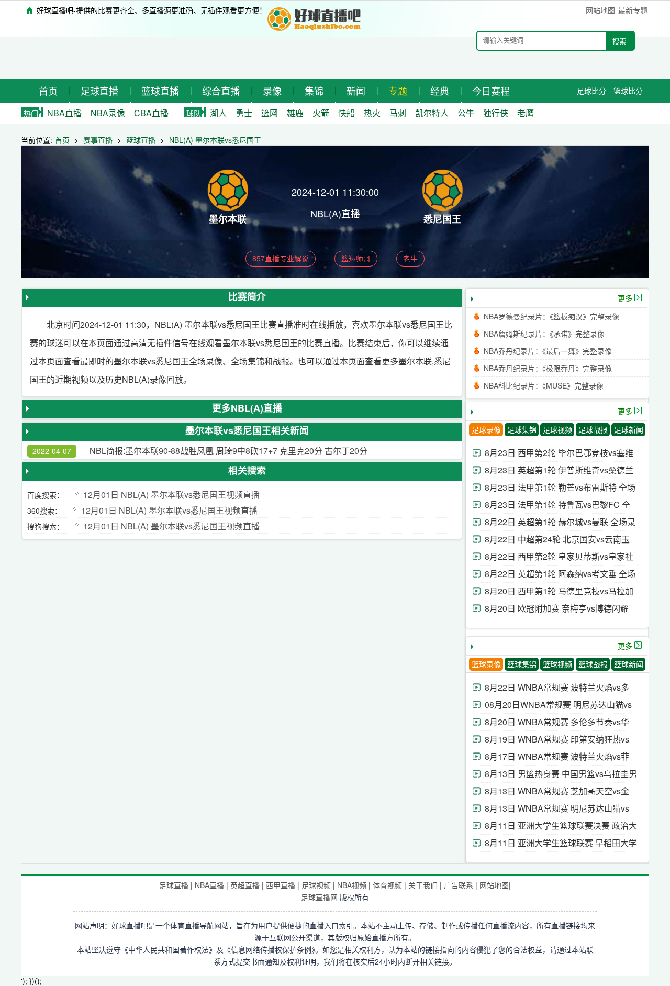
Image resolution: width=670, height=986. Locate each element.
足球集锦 (522, 429)
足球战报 (593, 429)
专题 (397, 90)
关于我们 (423, 885)
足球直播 (99, 90)
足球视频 (557, 429)
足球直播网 (319, 897)
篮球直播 (160, 90)
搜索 (619, 42)
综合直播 (221, 90)
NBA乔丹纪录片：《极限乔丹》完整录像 (548, 368)
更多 (625, 298)
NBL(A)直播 (335, 213)
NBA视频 (351, 885)
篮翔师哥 (356, 258)
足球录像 (486, 429)
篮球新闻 (628, 664)
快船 (346, 113)
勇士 (244, 113)
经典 (439, 90)
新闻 (356, 90)
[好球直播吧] (314, 18)
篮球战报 (593, 664)
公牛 (465, 113)
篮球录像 (486, 664)
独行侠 (495, 113)
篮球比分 (628, 90)
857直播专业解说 (280, 258)
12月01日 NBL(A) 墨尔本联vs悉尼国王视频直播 (171, 495)
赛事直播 (98, 140)
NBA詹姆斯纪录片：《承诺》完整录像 (544, 333)
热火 (372, 113)
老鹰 (525, 113)
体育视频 (387, 885)
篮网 (269, 113)
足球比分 (591, 90)
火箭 (320, 113)
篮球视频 (557, 664)
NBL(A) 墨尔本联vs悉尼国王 (215, 140)
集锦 (314, 90)
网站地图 (600, 10)
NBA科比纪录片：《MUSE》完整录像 (544, 385)
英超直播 (245, 885)
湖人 (218, 113)
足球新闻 (628, 429)
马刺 (397, 113)
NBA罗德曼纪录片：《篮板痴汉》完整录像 (551, 316)
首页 (48, 90)
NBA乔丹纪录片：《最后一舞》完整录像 (548, 351)
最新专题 (632, 10)
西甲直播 (280, 885)
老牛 (410, 258)
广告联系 (458, 885)
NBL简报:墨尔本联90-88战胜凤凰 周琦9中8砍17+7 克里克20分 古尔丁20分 (228, 451)
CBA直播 (151, 113)
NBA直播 (64, 113)
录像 (272, 90)
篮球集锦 (522, 664)
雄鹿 (295, 113)
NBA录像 (108, 113)
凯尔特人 (432, 113)
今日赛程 (491, 90)
